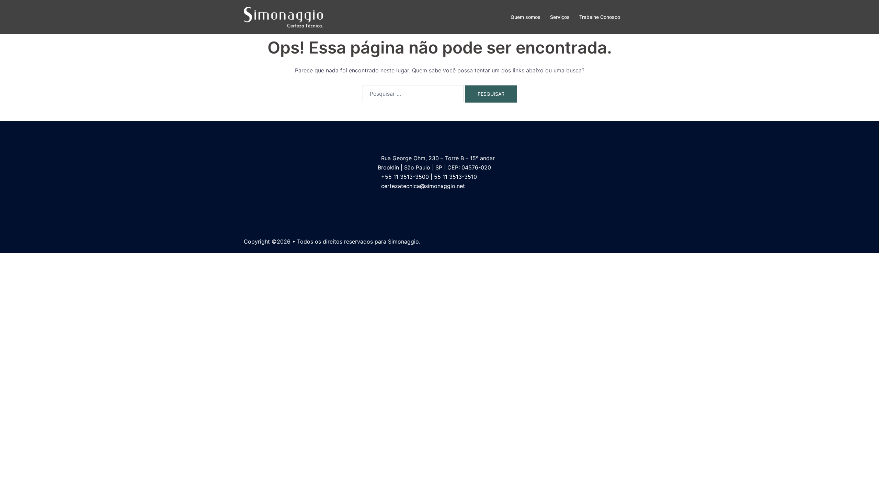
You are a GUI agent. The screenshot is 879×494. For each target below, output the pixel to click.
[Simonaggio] (283, 16)
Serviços (560, 17)
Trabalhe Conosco (599, 17)
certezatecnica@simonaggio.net (423, 186)
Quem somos (525, 17)
